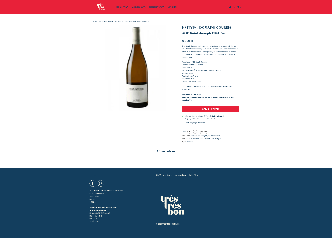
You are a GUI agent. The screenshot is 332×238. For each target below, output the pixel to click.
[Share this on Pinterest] (200, 131)
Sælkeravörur (156, 6)
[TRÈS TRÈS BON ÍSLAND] (101, 7)
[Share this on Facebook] (194, 131)
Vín (125, 6)
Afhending (180, 175)
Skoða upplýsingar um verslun (195, 123)
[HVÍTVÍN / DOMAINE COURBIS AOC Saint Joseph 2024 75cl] (136, 68)
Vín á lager (202, 135)
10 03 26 (189, 138)
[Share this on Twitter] (189, 131)
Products (102, 22)
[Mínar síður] (230, 6)
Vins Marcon (205, 138)
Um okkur (172, 6)
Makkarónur (138, 6)
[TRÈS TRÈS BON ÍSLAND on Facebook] (93, 183)
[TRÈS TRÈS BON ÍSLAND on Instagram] (101, 183)
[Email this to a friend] (206, 131)
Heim (119, 6)
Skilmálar (193, 175)
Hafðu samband (164, 175)
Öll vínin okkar (214, 135)
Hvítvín (194, 135)
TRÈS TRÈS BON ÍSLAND (170, 224)
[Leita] (234, 6)
